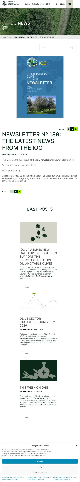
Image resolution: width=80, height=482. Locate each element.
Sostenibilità (45, 4)
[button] (77, 446)
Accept (40, 461)
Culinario (35, 4)
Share (62, 129)
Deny (40, 467)
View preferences (40, 472)
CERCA (62, 4)
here (33, 165)
